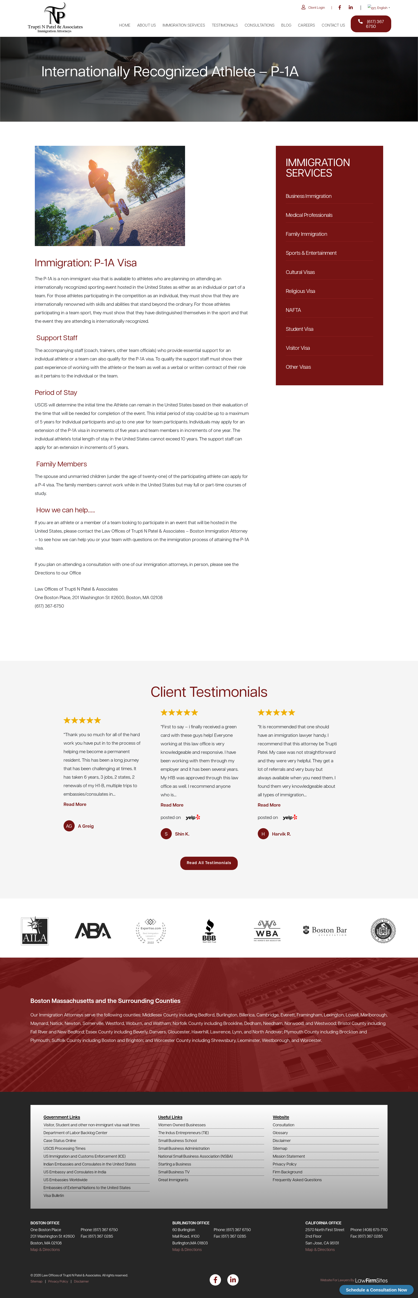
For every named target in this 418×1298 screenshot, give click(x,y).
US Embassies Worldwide (66, 1179)
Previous (27, 774)
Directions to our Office (58, 573)
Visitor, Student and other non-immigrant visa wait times (92, 1124)
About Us (146, 24)
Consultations (260, 24)
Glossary (280, 1132)
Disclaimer (282, 1140)
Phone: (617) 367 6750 (99, 1229)
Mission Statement (289, 1156)
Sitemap (280, 1148)
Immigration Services (184, 24)
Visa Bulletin (54, 1195)
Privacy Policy (285, 1163)
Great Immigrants (173, 1179)
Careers (306, 24)
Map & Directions (45, 1249)
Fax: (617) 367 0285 (97, 1236)
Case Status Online (60, 1140)
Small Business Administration (184, 1148)
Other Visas (298, 366)
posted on (171, 817)
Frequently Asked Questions (297, 1179)
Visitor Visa (298, 347)
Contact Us (333, 24)
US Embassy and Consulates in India (75, 1171)
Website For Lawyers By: (337, 1280)
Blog (286, 24)
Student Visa (299, 328)
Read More (75, 804)
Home (124, 24)
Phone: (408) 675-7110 (369, 1229)
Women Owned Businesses (182, 1124)
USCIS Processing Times (65, 1148)
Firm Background (287, 1171)
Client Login (316, 7)
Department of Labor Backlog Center (75, 1132)
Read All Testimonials (209, 862)
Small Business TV (174, 1171)
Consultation (283, 1124)
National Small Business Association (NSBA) (195, 1156)
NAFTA (293, 309)
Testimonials (225, 24)
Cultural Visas (300, 271)
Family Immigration (306, 233)
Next (390, 774)
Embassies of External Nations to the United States (87, 1187)
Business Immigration (308, 195)
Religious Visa (300, 290)
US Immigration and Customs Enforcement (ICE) (85, 1156)
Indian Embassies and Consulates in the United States (90, 1163)
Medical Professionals (309, 214)
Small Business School (177, 1140)
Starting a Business (174, 1163)
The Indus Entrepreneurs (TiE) (183, 1132)
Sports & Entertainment (311, 252)
